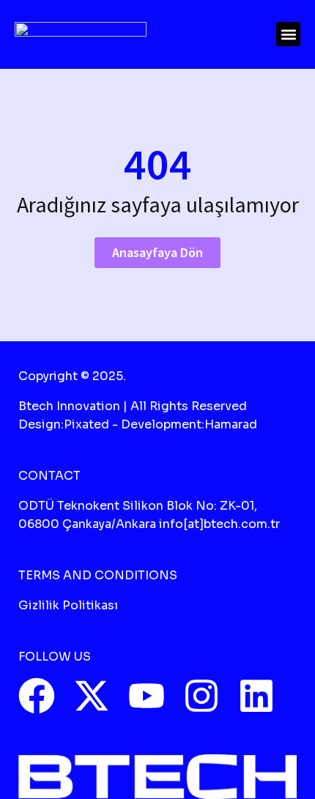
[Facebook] (36, 695)
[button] (288, 34)
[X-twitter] (91, 695)
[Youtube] (146, 695)
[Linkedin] (256, 695)
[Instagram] (201, 695)
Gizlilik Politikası (68, 605)
